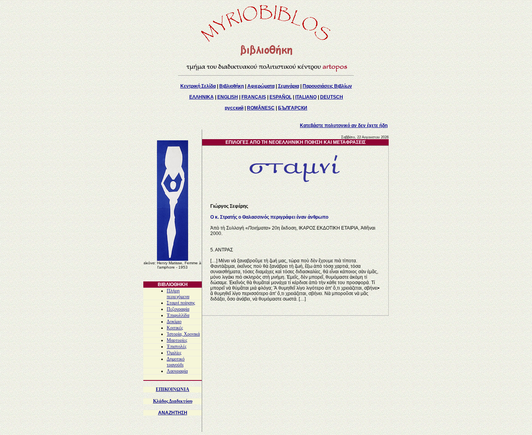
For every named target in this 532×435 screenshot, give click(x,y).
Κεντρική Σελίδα (198, 86)
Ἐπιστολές (177, 346)
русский (234, 108)
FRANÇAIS (253, 97)
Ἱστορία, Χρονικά (183, 334)
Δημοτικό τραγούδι (176, 362)
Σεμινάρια (288, 86)
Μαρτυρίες (177, 340)
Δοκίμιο (174, 321)
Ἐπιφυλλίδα (178, 315)
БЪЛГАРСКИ (292, 108)
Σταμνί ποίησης (181, 303)
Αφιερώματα (261, 86)
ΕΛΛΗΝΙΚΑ (201, 97)
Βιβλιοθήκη (231, 86)
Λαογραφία (177, 371)
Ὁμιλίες (174, 352)
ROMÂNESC (261, 108)
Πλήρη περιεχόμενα (178, 293)
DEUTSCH (331, 97)
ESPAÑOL (281, 97)
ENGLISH (227, 97)
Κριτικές (175, 328)
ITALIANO (306, 97)
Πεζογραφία (178, 309)
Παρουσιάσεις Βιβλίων (327, 86)
